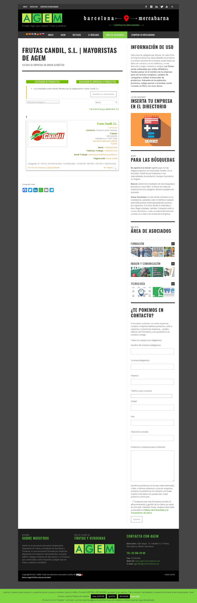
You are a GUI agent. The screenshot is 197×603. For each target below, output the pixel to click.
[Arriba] (115, 167)
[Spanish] (29, 34)
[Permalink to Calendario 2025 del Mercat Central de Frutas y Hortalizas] (158, 272)
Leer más (134, 596)
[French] (35, 34)
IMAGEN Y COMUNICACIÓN (146, 263)
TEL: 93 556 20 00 (136, 553)
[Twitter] (161, 6)
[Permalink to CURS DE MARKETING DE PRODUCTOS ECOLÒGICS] (169, 252)
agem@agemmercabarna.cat (146, 563)
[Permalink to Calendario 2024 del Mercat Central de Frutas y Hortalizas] (169, 272)
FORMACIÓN (137, 244)
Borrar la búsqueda (103, 94)
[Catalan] (27, 34)
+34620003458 (110, 147)
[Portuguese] (40, 34)
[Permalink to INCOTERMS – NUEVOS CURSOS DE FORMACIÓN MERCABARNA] (158, 252)
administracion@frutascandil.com (102, 154)
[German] (37, 34)
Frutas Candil (111, 158)
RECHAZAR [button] (124, 596)
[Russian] (43, 34)
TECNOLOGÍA (138, 284)
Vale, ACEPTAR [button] (98, 596)
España (114, 143)
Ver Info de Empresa (36, 167)
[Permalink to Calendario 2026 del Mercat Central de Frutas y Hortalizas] (141, 272)
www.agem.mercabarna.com (147, 561)
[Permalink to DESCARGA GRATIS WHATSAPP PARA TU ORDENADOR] (158, 292)
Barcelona (97, 141)
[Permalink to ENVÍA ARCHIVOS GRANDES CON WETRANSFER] (169, 292)
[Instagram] (151, 6)
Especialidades (53, 167)
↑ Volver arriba (169, 574)
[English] (32, 34)
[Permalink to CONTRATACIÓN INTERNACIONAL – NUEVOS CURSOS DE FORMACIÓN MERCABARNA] (141, 252)
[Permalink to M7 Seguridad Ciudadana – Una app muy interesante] (141, 292)
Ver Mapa (108, 167)
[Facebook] (146, 6)
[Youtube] (166, 6)
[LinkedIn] (156, 6)
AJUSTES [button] (112, 596)
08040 (114, 141)
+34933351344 (110, 150)
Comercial (112, 127)
